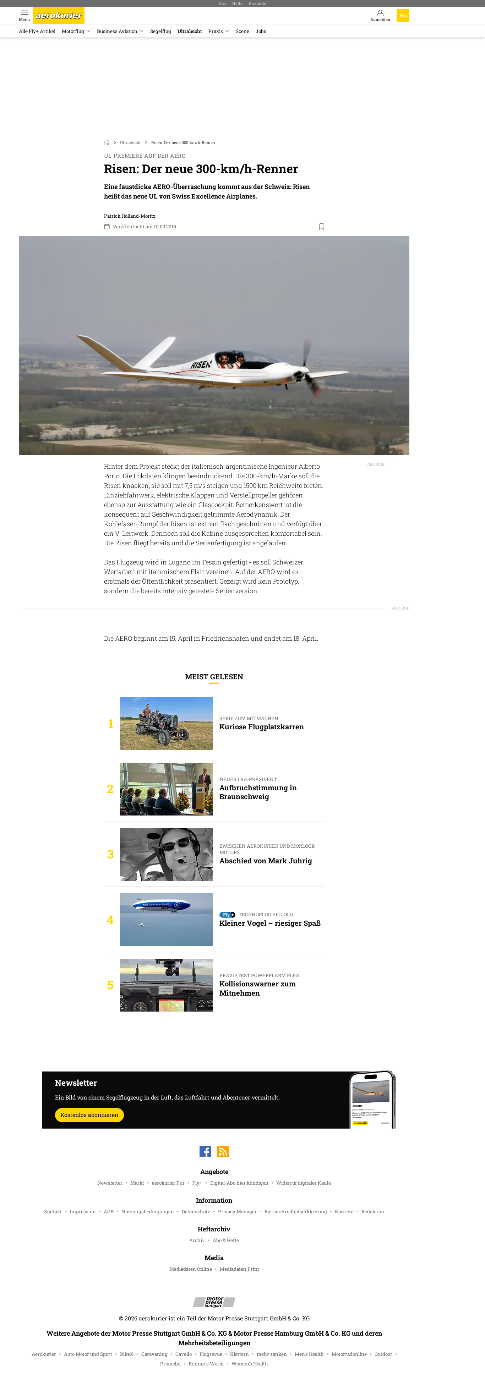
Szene (242, 31)
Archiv (197, 1240)
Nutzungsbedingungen (147, 1211)
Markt (137, 1183)
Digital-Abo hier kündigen (239, 1183)
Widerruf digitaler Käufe (303, 1183)
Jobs (261, 31)
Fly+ (197, 1183)
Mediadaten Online (190, 1269)
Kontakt (53, 1211)
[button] (214, 346)
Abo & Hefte (226, 1240)
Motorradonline (349, 1354)
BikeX (126, 1354)
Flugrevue (211, 1354)
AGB (109, 1211)
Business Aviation (117, 31)
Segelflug (160, 31)
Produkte (257, 3)
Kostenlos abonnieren (89, 1114)
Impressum (83, 1211)
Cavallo (183, 1354)
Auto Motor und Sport (88, 1354)
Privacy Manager (237, 1211)
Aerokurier (44, 1354)
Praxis (215, 31)
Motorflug (73, 31)
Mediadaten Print (239, 1269)
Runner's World (206, 1363)
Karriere (344, 1211)
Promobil (170, 1363)
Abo (222, 3)
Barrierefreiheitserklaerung (296, 1211)
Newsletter (109, 1183)
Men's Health (309, 1354)
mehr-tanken (272, 1354)
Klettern (239, 1354)
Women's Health (249, 1363)
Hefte (237, 3)
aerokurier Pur (168, 1183)
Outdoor (383, 1354)
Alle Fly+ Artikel (37, 31)
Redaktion (372, 1211)
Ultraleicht (190, 31)
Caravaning (154, 1354)
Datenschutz (196, 1211)
